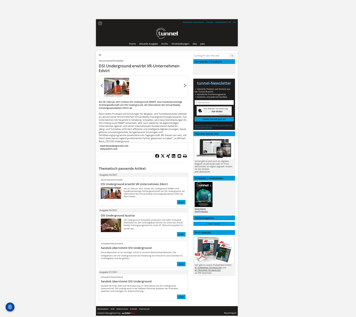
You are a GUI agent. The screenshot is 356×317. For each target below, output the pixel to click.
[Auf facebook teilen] (157, 157)
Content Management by (109, 313)
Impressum (144, 309)
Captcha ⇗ (224, 114)
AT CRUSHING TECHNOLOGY (208, 270)
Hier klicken (217, 111)
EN (234, 22)
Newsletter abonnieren (193, 22)
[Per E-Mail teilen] (179, 155)
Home (132, 43)
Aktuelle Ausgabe (148, 43)
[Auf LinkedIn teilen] (174, 157)
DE (230, 22)
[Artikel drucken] (185, 155)
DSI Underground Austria (118, 215)
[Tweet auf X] (162, 157)
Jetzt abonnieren (202, 171)
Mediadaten (221, 22)
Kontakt (209, 22)
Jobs (202, 43)
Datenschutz (122, 309)
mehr (181, 202)
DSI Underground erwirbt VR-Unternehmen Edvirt (134, 184)
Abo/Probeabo (201, 211)
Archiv (164, 43)
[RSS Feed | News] (100, 23)
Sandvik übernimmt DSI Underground (126, 248)
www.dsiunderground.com (114, 145)
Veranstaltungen (180, 43)
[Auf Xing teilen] (168, 157)
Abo (195, 43)
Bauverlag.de (230, 313)
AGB (112, 309)
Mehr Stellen (214, 223)
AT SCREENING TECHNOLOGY (208, 267)
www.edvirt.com (108, 148)
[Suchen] (232, 56)
